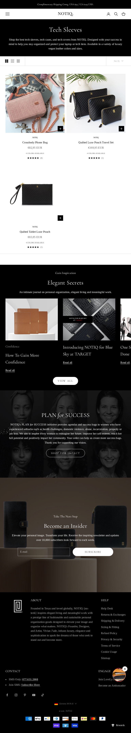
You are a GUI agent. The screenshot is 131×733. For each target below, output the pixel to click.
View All (65, 380)
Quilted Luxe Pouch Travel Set (95, 142)
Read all (10, 370)
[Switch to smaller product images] (12, 61)
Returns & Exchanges (113, 614)
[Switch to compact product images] (18, 61)
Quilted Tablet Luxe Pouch (35, 231)
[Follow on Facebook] (7, 695)
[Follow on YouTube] (33, 695)
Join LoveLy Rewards (110, 679)
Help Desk (107, 608)
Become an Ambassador (112, 685)
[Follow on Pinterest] (25, 695)
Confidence (12, 346)
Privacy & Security (111, 639)
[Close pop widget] (124, 668)
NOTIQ (35, 137)
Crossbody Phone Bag (35, 142)
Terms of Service (110, 645)
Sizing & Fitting (110, 627)
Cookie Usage (109, 651)
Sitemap (105, 658)
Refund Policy (109, 633)
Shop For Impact (65, 453)
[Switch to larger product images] (6, 61)
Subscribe (93, 551)
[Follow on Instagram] (16, 695)
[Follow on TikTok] (42, 695)
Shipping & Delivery (113, 620)
